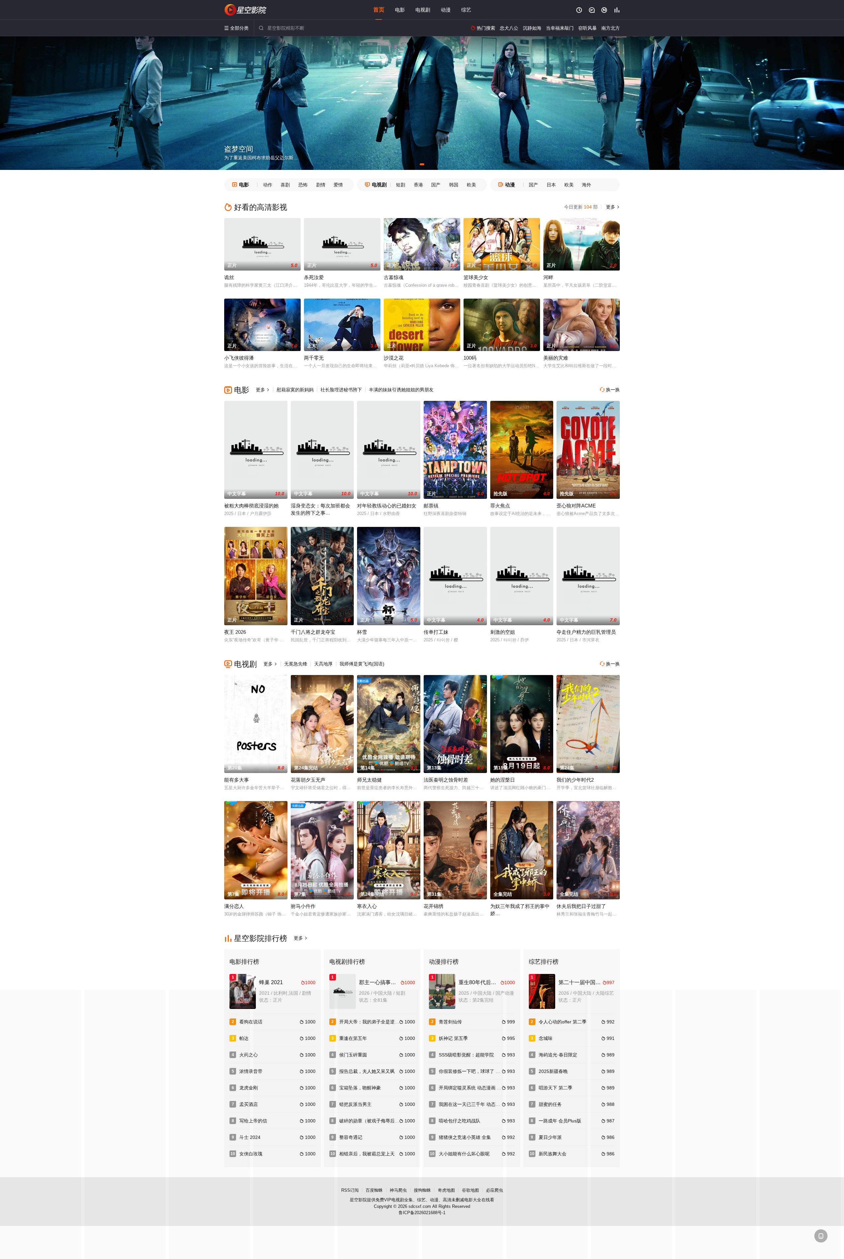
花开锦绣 (433, 906)
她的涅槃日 (502, 780)
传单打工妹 (436, 632)
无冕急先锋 (295, 663)
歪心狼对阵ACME (576, 505)
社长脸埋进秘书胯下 (341, 389)
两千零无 (314, 358)
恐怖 (303, 184)
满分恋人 (234, 906)
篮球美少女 (476, 277)
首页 (378, 10)
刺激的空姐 (502, 632)
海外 (586, 184)
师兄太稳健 (369, 780)
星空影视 (245, 10)
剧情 (320, 184)
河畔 (548, 277)
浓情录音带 (250, 1071)
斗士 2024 (249, 1137)
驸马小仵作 (303, 906)
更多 (612, 207)
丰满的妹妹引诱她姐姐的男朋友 (401, 389)
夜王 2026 (235, 632)
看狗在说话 (250, 1021)
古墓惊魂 (394, 277)
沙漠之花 (394, 358)
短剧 (400, 184)
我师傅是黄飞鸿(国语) (362, 663)
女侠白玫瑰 (250, 1153)
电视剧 (422, 10)
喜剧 (285, 184)
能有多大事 (236, 780)
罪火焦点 (500, 505)
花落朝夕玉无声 (308, 780)
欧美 (471, 184)
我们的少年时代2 (575, 780)
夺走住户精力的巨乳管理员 (586, 632)
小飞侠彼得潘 (239, 358)
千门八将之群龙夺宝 (313, 632)
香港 (418, 184)
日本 (551, 184)
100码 (470, 358)
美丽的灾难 (555, 358)
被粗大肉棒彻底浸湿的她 (251, 505)
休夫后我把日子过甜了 (581, 906)
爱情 (338, 184)
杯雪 (362, 632)
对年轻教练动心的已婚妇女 (386, 505)
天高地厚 (323, 663)
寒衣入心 (367, 906)
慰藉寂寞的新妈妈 (295, 389)
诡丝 (229, 277)
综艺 (466, 10)
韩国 (453, 184)
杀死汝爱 (314, 277)
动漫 (446, 10)
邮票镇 (431, 505)
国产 (435, 184)
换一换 (610, 389)
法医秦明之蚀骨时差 (446, 780)
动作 (267, 184)
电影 (400, 10)
